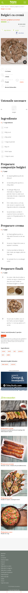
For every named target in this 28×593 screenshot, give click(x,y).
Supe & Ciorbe (5, 583)
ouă (14, 351)
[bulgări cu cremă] (25, 62)
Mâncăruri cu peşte (7, 498)
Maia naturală (4, 576)
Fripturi (3, 564)
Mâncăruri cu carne (6, 566)
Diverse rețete (4, 560)
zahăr (8, 355)
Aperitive (3, 553)
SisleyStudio (16, 590)
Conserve (3, 558)
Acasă (2, 6)
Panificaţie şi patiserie (8, 464)
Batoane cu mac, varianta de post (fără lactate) (13, 465)
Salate (2, 579)
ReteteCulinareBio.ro (15, 586)
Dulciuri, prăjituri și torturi (17, 6)
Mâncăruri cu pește (6, 570)
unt (3, 355)
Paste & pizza (4, 574)
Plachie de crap (5, 533)
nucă (9, 351)
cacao (3, 351)
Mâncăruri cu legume (7, 428)
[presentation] (1, 109)
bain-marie (5, 364)
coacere (13, 364)
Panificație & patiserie (6, 572)
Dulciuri (3, 562)
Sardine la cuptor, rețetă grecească (10, 499)
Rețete (7, 6)
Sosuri (2, 581)
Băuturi (3, 555)
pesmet (20, 351)
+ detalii (3, 335)
